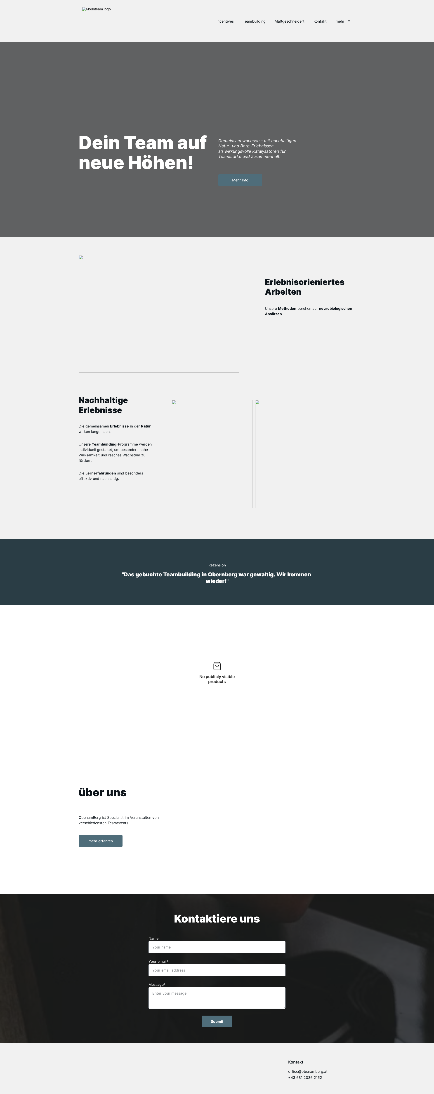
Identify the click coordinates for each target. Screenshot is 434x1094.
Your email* (158, 961)
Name (153, 938)
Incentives (225, 21)
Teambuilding (254, 21)
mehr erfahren (101, 841)
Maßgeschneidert (289, 21)
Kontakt (320, 21)
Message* (157, 984)
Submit (217, 1021)
